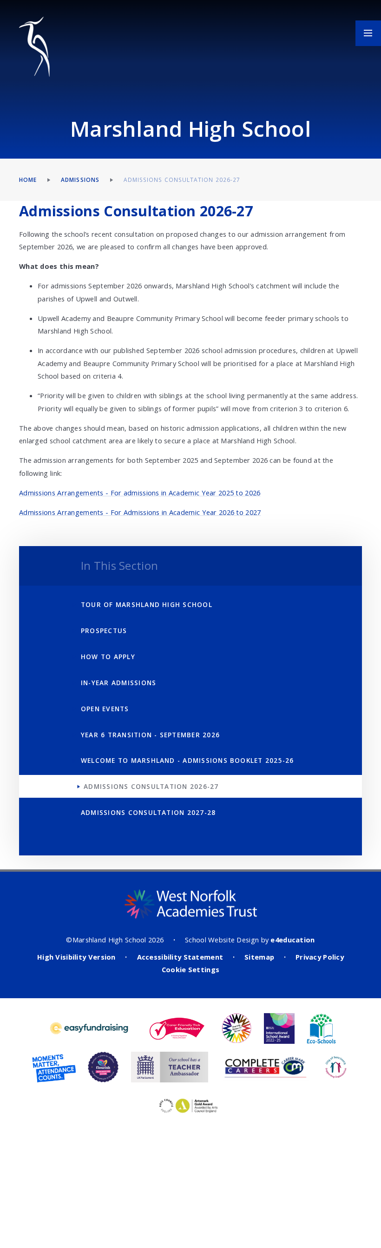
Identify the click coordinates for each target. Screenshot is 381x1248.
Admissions (80, 179)
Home (28, 179)
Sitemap (259, 956)
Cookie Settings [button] (190, 969)
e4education (292, 939)
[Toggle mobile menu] (368, 33)
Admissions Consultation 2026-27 (182, 179)
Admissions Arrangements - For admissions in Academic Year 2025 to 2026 (140, 492)
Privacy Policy (320, 956)
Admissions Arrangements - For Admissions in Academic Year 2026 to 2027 (140, 512)
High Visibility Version (76, 956)
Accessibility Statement (180, 956)
